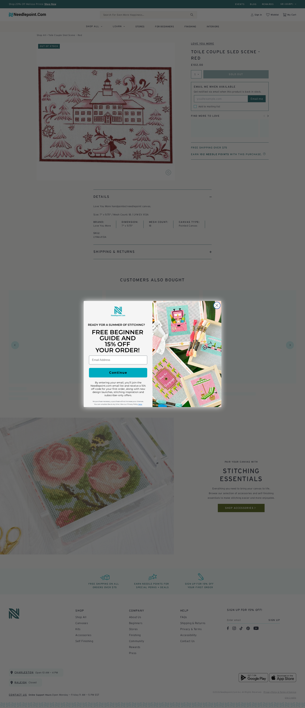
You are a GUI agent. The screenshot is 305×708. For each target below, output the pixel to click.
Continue (118, 373)
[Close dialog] (217, 305)
